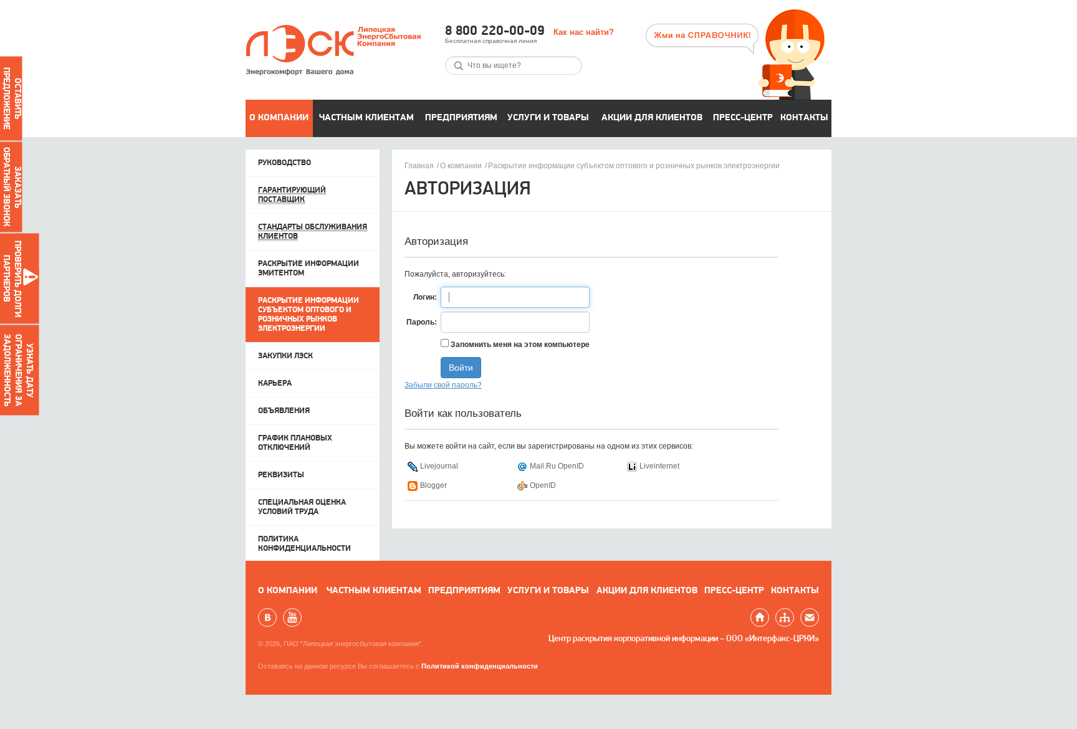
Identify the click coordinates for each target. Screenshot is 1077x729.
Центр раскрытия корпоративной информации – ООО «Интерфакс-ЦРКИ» (683, 639)
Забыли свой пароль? (443, 385)
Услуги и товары (548, 118)
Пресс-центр (743, 118)
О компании (279, 118)
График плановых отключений (295, 443)
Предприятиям (461, 118)
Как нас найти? (583, 32)
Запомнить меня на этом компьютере (519, 344)
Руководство (284, 163)
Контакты (804, 118)
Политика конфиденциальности (304, 544)
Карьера (275, 383)
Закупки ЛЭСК (285, 356)
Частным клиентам (366, 118)
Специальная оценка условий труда (302, 507)
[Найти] (459, 65)
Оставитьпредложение (11, 98)
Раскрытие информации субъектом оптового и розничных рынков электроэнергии (634, 165)
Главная (419, 165)
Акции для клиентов (651, 118)
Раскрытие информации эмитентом (308, 268)
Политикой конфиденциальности (479, 666)
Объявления (284, 411)
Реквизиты (281, 475)
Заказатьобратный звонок (11, 187)
